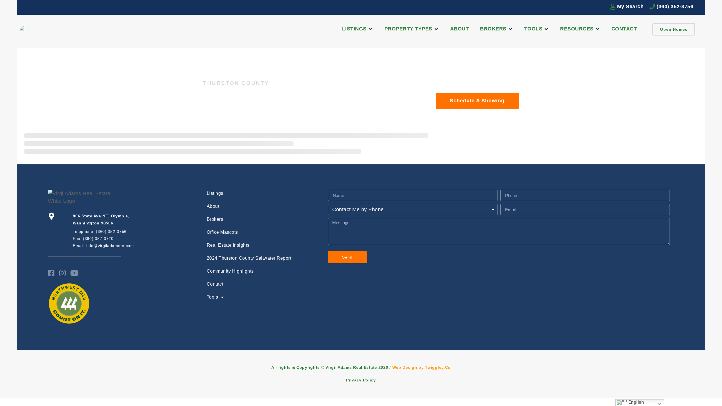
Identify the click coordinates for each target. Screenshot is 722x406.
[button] (357, 29)
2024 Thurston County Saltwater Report (249, 258)
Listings (215, 193)
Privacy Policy (361, 380)
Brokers (215, 219)
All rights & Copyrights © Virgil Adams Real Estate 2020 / (331, 367)
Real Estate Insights (228, 245)
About (213, 206)
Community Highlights (230, 271)
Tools (212, 297)
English (635, 402)
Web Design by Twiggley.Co (421, 367)
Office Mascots (222, 232)
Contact (215, 284)
